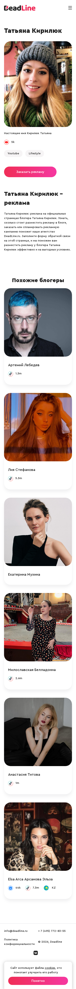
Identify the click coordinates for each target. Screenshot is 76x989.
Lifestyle (35, 153)
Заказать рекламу (30, 172)
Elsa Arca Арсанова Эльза (30, 879)
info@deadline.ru (16, 931)
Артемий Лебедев (24, 365)
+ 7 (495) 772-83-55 (52, 931)
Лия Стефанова (21, 470)
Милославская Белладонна (32, 670)
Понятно (38, 980)
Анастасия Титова (24, 774)
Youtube (13, 153)
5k (12, 142)
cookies (50, 968)
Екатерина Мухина (24, 574)
